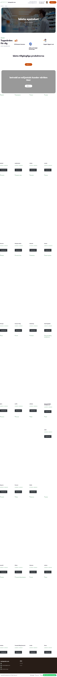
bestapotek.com (12, 2)
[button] (49, 675)
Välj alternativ (3, 250)
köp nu (52, 2)
